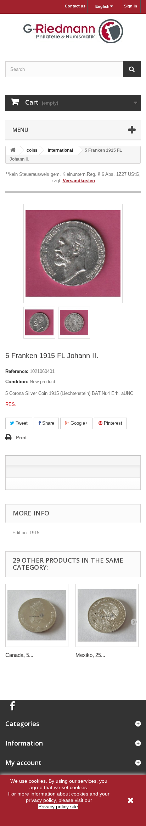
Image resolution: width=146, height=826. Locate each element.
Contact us (75, 6)
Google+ (78, 423)
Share (47, 423)
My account (23, 762)
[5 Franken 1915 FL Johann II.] (39, 322)
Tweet (21, 423)
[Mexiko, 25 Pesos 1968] (107, 615)
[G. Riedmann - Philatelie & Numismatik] (73, 31)
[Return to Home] (12, 150)
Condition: (16, 381)
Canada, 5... (19, 655)
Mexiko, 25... (90, 655)
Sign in (130, 6)
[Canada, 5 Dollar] (36, 615)
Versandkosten (79, 180)
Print (21, 437)
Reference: (16, 371)
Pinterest (112, 423)
